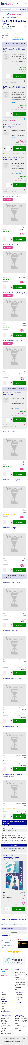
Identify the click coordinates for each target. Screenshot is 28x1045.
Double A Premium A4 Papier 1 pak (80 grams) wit (11, 858)
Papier (2, 1008)
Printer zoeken (18, 1002)
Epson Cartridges (19, 997)
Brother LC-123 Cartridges (4, 1027)
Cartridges (3, 1003)
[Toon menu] (25, 3)
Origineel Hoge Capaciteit (18, 39)
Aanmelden (14, 932)
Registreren (4, 973)
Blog (16, 989)
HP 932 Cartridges (5, 1025)
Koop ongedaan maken (20, 984)
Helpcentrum (18, 987)
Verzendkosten (18, 970)
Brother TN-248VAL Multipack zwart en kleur (13, 394)
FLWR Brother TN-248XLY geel (12, 341)
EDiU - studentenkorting (21, 974)
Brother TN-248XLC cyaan (11, 631)
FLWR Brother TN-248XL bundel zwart (14, 50)
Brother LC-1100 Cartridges (5, 1019)
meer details (15, 64)
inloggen (10, 848)
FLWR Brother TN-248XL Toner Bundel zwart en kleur (13, 159)
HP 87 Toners (18, 1025)
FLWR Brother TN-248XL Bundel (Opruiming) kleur (14, 126)
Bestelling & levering (20, 982)
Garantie (17, 977)
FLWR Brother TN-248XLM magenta (14, 293)
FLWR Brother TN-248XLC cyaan (13, 245)
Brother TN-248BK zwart (10, 432)
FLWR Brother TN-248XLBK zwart (13, 197)
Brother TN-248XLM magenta (12, 678)
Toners (2, 1005)
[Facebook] (2, 975)
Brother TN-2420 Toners (21, 1018)
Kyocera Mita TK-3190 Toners (20, 1027)
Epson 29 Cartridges (6, 1033)
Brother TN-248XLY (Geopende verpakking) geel (12, 775)
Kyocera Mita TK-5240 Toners (20, 1022)
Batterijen (3, 1010)
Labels (2, 1006)
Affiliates (3, 999)
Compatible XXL (15, 38)
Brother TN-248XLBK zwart (11, 583)
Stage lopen (4, 994)
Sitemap (5, 1038)
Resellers (3, 997)
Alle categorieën (5, 1011)
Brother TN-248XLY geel (11, 726)
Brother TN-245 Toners (20, 1017)
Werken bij (3, 996)
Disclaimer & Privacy (14, 1038)
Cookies (23, 1038)
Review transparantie (20, 972)
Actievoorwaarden (19, 979)
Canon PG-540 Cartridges (4, 1022)
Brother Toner (18, 1001)
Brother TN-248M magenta (11, 480)
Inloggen (3, 971)
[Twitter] (3, 975)
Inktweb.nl (5, 969)
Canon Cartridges (19, 996)
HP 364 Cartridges (5, 1017)
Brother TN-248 (9, 28)
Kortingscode (18, 981)
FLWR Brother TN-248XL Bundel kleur (14, 88)
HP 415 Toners (18, 1030)
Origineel (23, 38)
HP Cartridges (18, 994)
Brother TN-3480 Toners (21, 1020)
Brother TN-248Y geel (10, 528)
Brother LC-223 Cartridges (4, 1031)
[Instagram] (6, 975)
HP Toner (17, 999)
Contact (17, 986)
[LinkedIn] (5, 975)
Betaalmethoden (19, 975)
